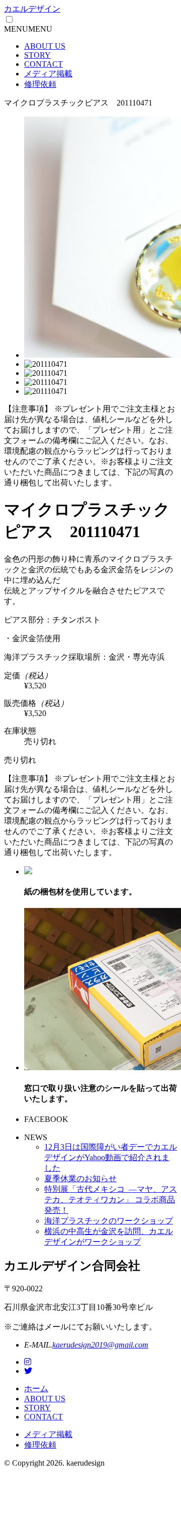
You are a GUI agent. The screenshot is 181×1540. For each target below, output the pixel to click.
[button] (28, 29)
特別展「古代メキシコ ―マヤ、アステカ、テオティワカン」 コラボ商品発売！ (110, 1199)
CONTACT (43, 64)
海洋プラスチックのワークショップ (108, 1220)
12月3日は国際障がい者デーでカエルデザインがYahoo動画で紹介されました (110, 1157)
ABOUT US (44, 46)
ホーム (36, 1388)
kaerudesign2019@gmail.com (100, 1345)
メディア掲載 (48, 73)
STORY (37, 55)
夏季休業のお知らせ (80, 1178)
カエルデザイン (32, 9)
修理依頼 (40, 84)
